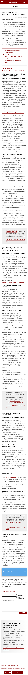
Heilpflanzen (14, 6)
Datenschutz (11, 665)
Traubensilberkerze (11, 477)
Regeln (4, 586)
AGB (17, 665)
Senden (23, 612)
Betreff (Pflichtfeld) (21, 598)
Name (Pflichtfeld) (21, 595)
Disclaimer (4, 668)
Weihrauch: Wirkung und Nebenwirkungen (13, 282)
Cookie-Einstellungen (19, 668)
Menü (6, 672)
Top (21, 672)
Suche (14, 672)
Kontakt (10, 668)
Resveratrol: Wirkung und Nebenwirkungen (13, 112)
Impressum (4, 665)
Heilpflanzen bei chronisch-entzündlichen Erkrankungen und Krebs (14, 56)
